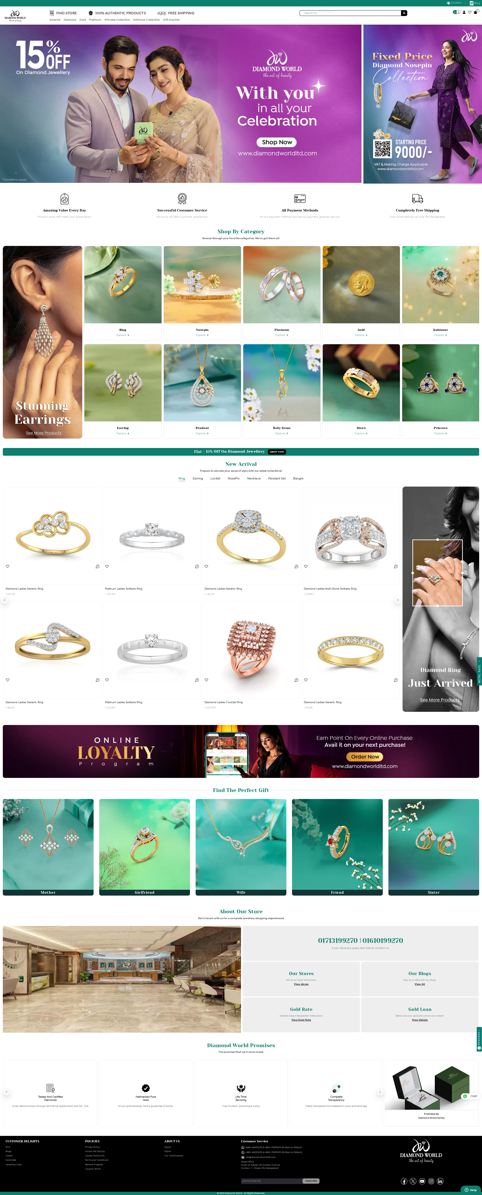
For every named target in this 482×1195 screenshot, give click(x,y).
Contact (455, 3)
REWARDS (479, 1038)
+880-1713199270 (273, 1147)
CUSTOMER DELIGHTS (22, 1141)
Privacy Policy (92, 1147)
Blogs (8, 1151)
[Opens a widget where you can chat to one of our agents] (470, 1190)
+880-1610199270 (254, 1147)
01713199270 (339, 941)
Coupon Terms (93, 1169)
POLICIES (92, 1141)
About (167, 1147)
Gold (82, 20)
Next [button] (398, 600)
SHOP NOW (277, 451)
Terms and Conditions (96, 1160)
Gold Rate (11, 1160)
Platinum (95, 20)
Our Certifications (173, 1156)
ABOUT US (172, 1141)
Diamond (70, 20)
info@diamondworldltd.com (260, 1157)
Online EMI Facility (95, 1151)
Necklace (254, 478)
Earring (198, 478)
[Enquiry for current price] (97, 566)
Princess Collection (117, 20)
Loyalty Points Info (95, 1156)
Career (9, 1156)
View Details (420, 1020)
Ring (182, 478)
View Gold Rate (301, 1020)
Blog (477, 3)
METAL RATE (479, 673)
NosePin (234, 478)
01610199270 (382, 941)
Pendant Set (277, 478)
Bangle (298, 478)
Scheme (55, 20)
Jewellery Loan (14, 1165)
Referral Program (94, 1165)
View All (420, 984)
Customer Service (254, 1141)
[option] (64, 206)
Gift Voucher (171, 20)
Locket (215, 478)
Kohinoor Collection (146, 20)
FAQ (8, 1147)
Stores (167, 1151)
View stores (301, 984)
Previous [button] (4, 600)
